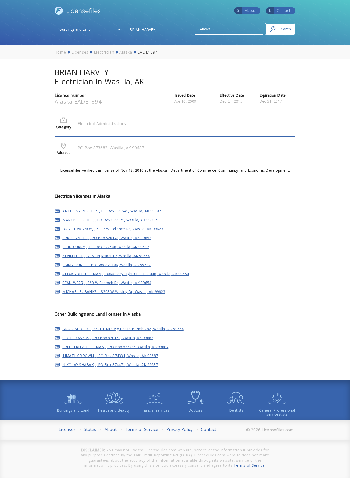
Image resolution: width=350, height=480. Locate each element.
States (90, 429)
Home (60, 52)
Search (285, 29)
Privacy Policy (179, 429)
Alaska (125, 52)
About (111, 429)
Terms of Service (141, 429)
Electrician (104, 52)
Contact (208, 429)
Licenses (80, 52)
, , (111, 210)
